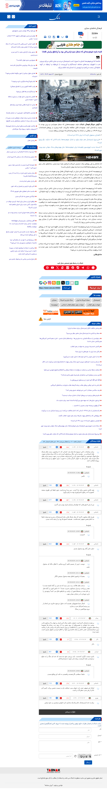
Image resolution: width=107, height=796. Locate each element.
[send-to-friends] (50, 36)
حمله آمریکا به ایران (83, 300)
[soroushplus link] (72, 267)
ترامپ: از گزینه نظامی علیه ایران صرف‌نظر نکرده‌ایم (23, 106)
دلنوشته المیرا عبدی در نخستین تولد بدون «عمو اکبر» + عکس (22, 166)
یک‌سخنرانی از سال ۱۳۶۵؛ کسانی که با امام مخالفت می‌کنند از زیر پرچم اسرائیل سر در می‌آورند (70, 411)
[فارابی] (70, 45)
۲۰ (81, 37)
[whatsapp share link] (58, 283)
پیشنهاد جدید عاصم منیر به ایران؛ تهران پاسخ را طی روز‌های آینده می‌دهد (21, 233)
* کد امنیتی (97, 755)
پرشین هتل (31, 140)
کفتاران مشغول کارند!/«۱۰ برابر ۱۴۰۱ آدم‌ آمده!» (84, 135)
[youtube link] (52, 267)
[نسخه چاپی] (77, 283)
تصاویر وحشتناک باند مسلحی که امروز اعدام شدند (22, 158)
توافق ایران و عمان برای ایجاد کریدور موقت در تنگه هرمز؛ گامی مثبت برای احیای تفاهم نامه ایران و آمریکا (21, 205)
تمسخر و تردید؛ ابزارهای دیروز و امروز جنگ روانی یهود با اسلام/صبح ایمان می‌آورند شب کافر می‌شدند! (72, 363)
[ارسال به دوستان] (72, 283)
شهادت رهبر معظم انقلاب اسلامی (72, 305)
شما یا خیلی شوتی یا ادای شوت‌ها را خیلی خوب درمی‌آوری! (81, 357)
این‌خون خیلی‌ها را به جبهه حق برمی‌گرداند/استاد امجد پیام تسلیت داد (78, 400)
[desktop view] (13, 16)
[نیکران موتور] (70, 157)
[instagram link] (67, 267)
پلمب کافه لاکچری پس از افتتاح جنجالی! (22, 87)
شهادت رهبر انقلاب (93, 305)
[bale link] (77, 267)
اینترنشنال (96, 300)
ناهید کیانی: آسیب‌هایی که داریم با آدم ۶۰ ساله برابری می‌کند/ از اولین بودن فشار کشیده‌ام (21, 45)
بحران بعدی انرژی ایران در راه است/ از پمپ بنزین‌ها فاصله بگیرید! (23, 174)
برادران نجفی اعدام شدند (27, 181)
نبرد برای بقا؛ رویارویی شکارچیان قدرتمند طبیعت (23, 67)
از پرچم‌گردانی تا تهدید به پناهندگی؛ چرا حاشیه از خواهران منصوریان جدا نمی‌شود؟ (23, 241)
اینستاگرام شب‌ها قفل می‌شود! (25, 92)
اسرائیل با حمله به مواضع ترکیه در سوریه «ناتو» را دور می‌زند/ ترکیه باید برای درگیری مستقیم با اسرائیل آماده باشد (23, 251)
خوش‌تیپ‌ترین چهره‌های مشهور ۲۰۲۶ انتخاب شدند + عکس (22, 37)
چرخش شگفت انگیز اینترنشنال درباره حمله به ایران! (84, 328)
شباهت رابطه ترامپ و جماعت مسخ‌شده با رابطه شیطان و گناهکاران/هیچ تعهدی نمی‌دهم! (72, 370)
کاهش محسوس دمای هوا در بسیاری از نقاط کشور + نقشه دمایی (22, 98)
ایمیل (99, 735)
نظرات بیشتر (70, 712)
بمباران (54, 300)
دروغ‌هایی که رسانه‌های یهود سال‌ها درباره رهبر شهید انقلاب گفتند (79, 416)
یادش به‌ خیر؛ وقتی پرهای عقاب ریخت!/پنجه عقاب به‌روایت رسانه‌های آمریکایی (75, 385)
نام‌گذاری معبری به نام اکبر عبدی (25, 196)
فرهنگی (99, 28)
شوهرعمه (54, 305)
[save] (54, 37)
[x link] (57, 267)
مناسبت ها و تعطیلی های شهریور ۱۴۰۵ (22, 191)
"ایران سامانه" (48, 785)
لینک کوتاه (96, 288)
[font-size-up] (67, 36)
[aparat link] (47, 267)
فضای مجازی (89, 28)
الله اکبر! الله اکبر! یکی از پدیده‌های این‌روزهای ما (85, 380)
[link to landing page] (54, 16)
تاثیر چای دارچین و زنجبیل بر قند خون (23, 186)
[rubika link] (93, 267)
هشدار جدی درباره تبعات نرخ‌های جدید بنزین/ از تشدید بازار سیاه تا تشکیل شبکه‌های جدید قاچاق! (21, 119)
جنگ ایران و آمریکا (66, 300)
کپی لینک (66, 288)
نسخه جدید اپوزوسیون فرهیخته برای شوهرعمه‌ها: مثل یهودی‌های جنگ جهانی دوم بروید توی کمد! (71, 427)
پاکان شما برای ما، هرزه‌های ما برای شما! (87, 352)
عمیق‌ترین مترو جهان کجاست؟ (25, 60)
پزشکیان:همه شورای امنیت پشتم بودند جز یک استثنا (22, 214)
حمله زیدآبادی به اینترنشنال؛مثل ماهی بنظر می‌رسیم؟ (83, 333)
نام (100, 729)
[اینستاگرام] (49, 282)
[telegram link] (83, 267)
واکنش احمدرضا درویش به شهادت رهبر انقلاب (85, 347)
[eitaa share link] (54, 283)
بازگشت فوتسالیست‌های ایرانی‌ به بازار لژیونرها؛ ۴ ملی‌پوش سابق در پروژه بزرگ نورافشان (21, 127)
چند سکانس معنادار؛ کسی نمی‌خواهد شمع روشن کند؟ (83, 390)
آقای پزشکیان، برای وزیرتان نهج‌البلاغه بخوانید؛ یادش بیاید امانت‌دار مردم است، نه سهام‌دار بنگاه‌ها (23, 224)
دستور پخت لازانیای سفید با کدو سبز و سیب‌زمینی (24, 53)
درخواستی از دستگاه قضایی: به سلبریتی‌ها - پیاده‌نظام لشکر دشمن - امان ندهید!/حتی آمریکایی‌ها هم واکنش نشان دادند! (71, 340)
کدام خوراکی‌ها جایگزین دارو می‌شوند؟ (23, 81)
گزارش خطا (47, 319)
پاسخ (44, 447)
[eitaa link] (62, 267)
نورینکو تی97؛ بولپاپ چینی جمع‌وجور (23, 31)
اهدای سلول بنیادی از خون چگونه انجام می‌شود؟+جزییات (21, 75)
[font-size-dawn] (58, 36)
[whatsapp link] (88, 267)
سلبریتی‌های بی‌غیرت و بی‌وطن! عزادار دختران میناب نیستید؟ (81, 395)
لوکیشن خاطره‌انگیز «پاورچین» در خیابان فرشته (20, 113)
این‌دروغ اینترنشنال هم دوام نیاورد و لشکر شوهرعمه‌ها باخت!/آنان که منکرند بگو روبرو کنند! (71, 434)
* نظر (99, 742)
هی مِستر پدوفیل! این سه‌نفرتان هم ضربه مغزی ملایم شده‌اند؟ (80, 375)
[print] (45, 36)
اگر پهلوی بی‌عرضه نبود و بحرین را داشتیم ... (86, 406)
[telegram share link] (67, 283)
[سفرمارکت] (70, 312)
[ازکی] (78, 5)
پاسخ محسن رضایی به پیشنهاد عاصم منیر (22, 259)
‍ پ (62, 37)
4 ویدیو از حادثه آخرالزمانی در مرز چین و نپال (21, 152)
